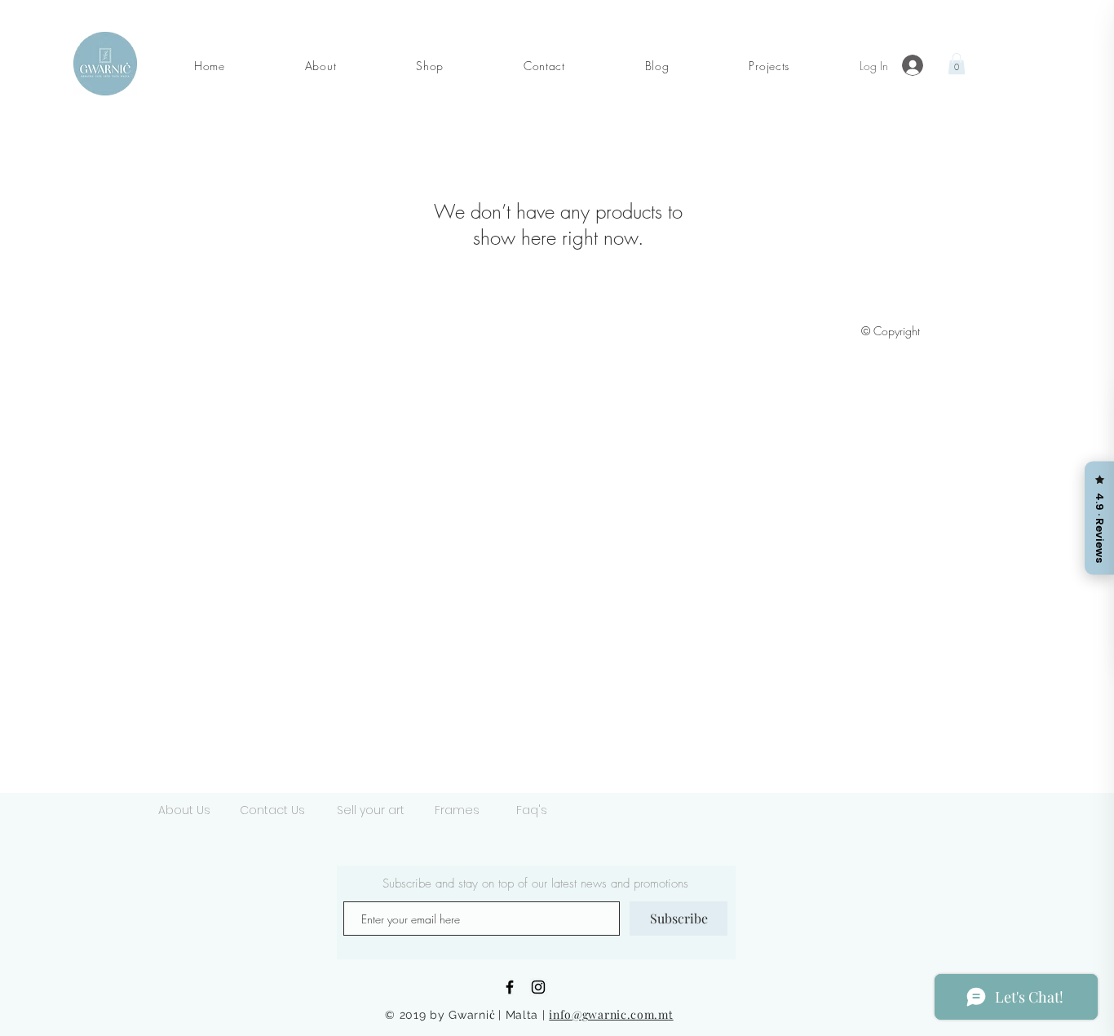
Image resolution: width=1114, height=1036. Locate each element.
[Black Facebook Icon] (510, 987)
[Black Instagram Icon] (538, 987)
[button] (320, 66)
